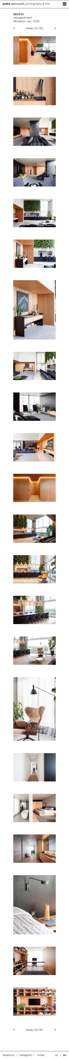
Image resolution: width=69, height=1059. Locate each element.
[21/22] (34, 974)
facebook (9, 1055)
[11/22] (34, 501)
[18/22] (34, 821)
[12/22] (34, 542)
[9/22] (34, 420)
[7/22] (34, 338)
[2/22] (34, 104)
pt (56, 1055)
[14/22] (34, 623)
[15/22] (34, 664)
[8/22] (34, 379)
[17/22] (34, 780)
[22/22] (34, 1015)
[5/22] (34, 226)
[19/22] (34, 862)
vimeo (41, 1055)
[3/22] (34, 145)
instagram (25, 1055)
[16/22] (34, 740)
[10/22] (34, 460)
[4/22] (34, 185)
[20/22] (34, 933)
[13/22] (34, 582)
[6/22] (34, 267)
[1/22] (34, 63)
